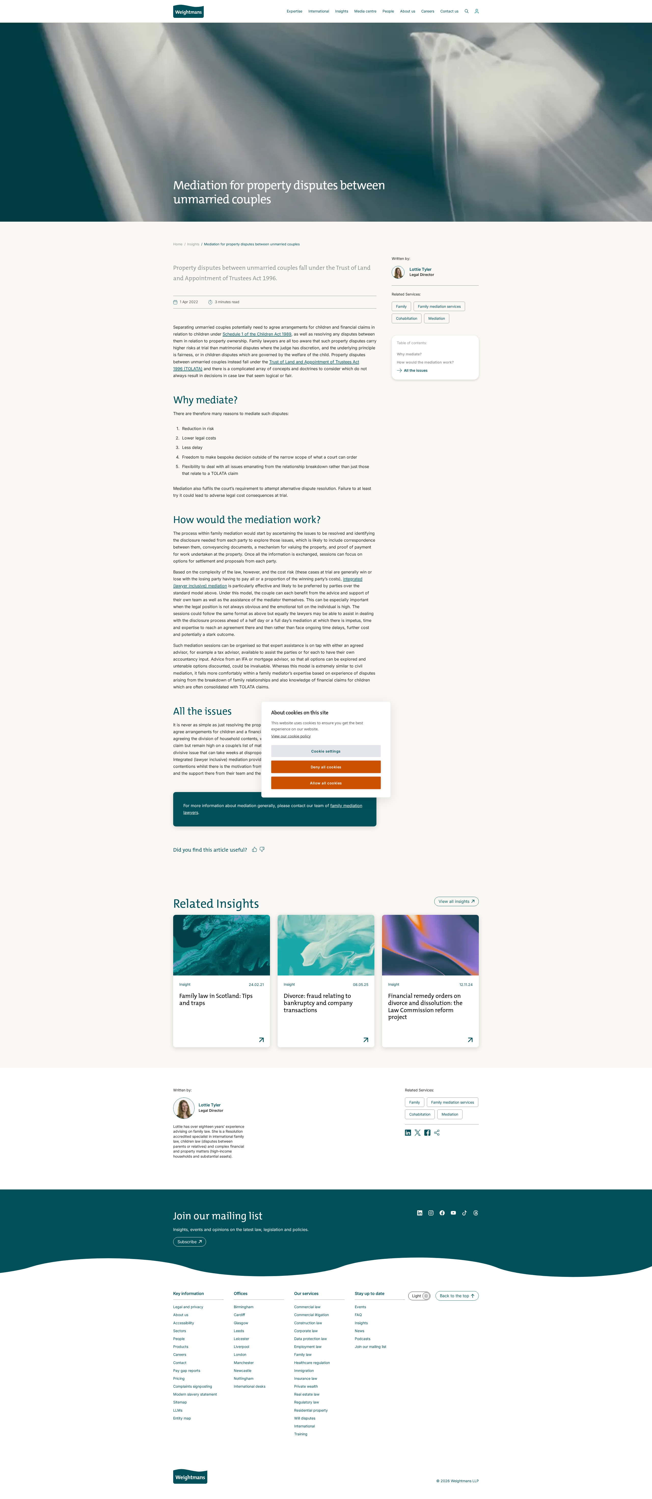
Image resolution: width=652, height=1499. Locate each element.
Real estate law (306, 1394)
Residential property (311, 1410)
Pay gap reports (186, 1370)
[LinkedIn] (420, 1213)
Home (178, 244)
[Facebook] (442, 1213)
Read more (261, 1040)
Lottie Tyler (420, 269)
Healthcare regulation (312, 1362)
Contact (179, 1362)
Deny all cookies (326, 767)
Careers (427, 11)
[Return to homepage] (188, 11)
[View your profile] (477, 11)
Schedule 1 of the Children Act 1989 (257, 334)
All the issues (416, 370)
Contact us (449, 11)
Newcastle (242, 1370)
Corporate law (306, 1331)
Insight (185, 984)
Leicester (241, 1338)
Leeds (239, 1331)
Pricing (179, 1378)
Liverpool (241, 1346)
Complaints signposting (192, 1386)
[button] (189, 1242)
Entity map (182, 1418)
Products (180, 1346)
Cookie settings (326, 751)
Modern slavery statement (195, 1394)
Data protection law (310, 1338)
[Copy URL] (437, 1133)
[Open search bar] (463, 11)
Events (360, 1307)
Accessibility (183, 1323)
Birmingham (243, 1307)
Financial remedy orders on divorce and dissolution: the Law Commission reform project (425, 1006)
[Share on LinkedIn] (408, 1133)
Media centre (365, 11)
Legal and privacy (188, 1307)
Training (300, 1434)
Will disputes (304, 1418)
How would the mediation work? (425, 362)
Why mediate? (409, 354)
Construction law (308, 1323)
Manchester (244, 1362)
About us (407, 11)
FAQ (358, 1315)
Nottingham (243, 1378)
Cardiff (239, 1315)
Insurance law (305, 1378)
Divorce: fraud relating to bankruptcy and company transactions (318, 1003)
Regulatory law (306, 1402)
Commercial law (307, 1307)
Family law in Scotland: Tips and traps (216, 999)
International (318, 11)
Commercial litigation (311, 1315)
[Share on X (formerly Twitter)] (418, 1133)
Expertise (294, 11)
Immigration (304, 1370)
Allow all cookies (326, 783)
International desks (249, 1386)
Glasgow (241, 1323)
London (240, 1354)
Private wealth (306, 1386)
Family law (302, 1354)
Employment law (307, 1346)
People (388, 11)
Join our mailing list (370, 1346)
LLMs (177, 1410)
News (359, 1331)
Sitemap (180, 1402)
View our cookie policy (291, 736)
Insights (341, 11)
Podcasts (362, 1338)
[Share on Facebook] (427, 1133)
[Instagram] (431, 1213)
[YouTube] (453, 1213)
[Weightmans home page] (190, 1476)
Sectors (179, 1331)
